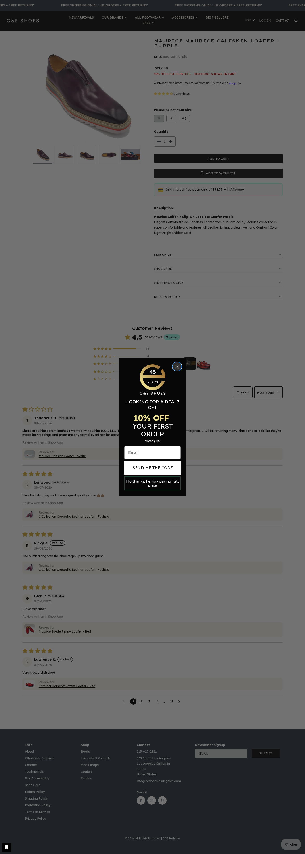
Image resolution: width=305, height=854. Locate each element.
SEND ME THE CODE (152, 467)
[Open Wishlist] (6, 847)
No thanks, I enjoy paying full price (152, 483)
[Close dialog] (177, 366)
